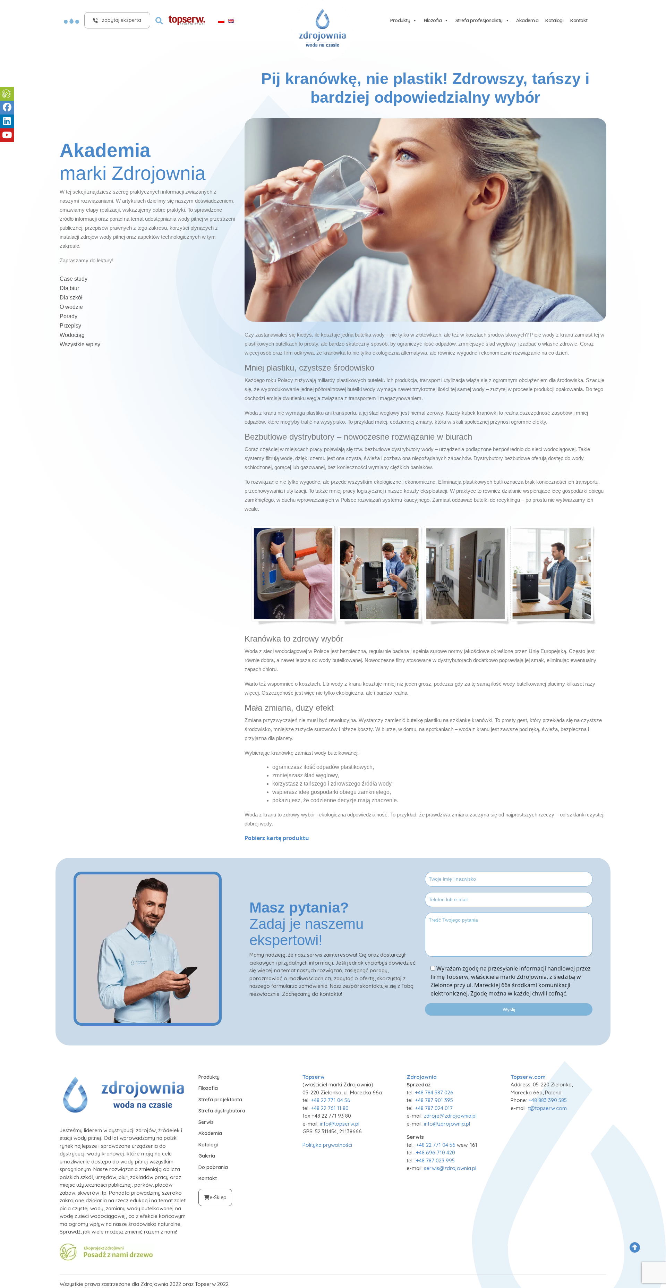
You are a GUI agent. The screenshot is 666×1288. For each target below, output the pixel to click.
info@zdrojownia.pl (447, 1123)
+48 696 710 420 (435, 1152)
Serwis (206, 1122)
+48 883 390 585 (547, 1100)
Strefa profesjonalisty (479, 20)
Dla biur (69, 288)
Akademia (527, 20)
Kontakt (579, 20)
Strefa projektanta (220, 1099)
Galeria (206, 1156)
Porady (68, 316)
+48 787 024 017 (434, 1108)
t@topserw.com (547, 1108)
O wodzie (71, 307)
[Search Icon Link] (159, 20)
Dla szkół (71, 297)
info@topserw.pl (339, 1123)
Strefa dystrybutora (221, 1111)
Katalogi (554, 20)
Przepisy (70, 326)
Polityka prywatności (327, 1145)
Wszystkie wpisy (80, 344)
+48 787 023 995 (435, 1160)
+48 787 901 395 (434, 1100)
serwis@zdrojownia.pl (450, 1168)
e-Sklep (218, 1197)
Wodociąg (72, 335)
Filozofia (433, 20)
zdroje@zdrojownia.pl (450, 1115)
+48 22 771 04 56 (330, 1100)
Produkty (400, 20)
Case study (73, 279)
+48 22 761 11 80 (330, 1108)
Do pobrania (213, 1167)
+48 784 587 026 (434, 1092)
